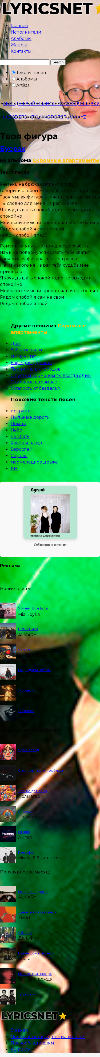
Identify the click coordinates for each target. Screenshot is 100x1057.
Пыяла (24, 832)
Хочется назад (26, 442)
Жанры (19, 44)
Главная (19, 25)
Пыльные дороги (30, 417)
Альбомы (21, 38)
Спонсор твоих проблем (40, 770)
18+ (14, 468)
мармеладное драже (34, 462)
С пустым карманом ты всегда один (51, 375)
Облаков (26, 711)
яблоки (24, 649)
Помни (18, 423)
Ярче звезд (28, 750)
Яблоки (25, 932)
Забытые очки (26, 349)
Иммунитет (23, 356)
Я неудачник (29, 811)
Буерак (12, 148)
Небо (16, 430)
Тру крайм (27, 994)
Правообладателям (32, 1043)
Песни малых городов (36, 369)
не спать (20, 436)
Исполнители (26, 32)
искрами (21, 410)
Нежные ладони (32, 891)
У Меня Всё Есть (33, 608)
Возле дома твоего (35, 953)
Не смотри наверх (35, 973)
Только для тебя (32, 791)
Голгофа (25, 852)
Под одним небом (34, 670)
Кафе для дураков (31, 362)
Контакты (21, 51)
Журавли (26, 690)
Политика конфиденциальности (48, 1036)
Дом (16, 343)
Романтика (28, 629)
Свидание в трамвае (34, 381)
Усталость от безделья (35, 388)
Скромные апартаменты (66, 160)
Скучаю (19, 455)
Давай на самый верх (37, 912)
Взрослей (22, 449)
